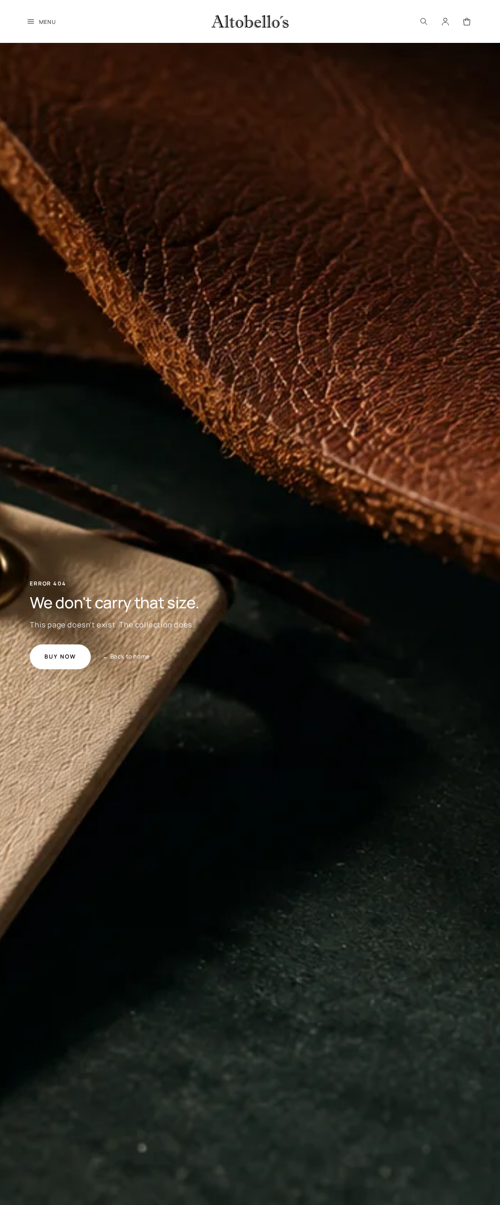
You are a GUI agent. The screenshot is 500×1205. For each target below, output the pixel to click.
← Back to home (126, 656)
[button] (424, 21)
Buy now (60, 656)
